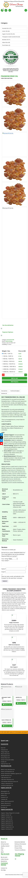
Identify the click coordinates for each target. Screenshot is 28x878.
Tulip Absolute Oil (6, 777)
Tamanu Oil (4, 799)
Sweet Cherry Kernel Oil (7, 801)
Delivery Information (20, 844)
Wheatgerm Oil (5, 791)
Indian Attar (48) (6, 42)
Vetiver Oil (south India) (7, 759)
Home (4, 16)
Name (3, 569)
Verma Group (8, 341)
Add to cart (14, 378)
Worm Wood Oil (5, 753)
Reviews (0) (4, 393)
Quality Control (5, 846)
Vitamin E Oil (4, 797)
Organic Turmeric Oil (6, 817)
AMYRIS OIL (19, 697)
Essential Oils (11, 16)
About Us (3, 842)
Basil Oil (3, 747)
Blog (2, 848)
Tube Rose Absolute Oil (7, 779)
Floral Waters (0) (6, 45)
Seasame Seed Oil (6, 805)
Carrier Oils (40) (6, 31)
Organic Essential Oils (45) (8, 34)
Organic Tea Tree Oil (6, 819)
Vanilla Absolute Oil (6, 775)
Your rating (5, 559)
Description (4, 390)
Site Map (3, 870)
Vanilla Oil (3, 761)
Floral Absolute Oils (6, 765)
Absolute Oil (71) (6, 39)
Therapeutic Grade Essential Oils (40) (11, 36)
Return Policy (18, 846)
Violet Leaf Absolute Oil (7, 771)
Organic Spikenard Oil (7, 821)
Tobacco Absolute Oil (7, 783)
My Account (4, 857)
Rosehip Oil (4, 807)
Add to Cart (7, 704)
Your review (5, 560)
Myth (2, 852)
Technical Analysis (14, 390)
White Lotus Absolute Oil (8, 769)
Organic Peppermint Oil (7, 827)
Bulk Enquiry (14, 382)
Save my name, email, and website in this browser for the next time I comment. (12, 577)
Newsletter (4, 861)
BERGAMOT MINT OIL (6, 698)
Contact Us (4, 868)
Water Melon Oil (5, 793)
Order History (4, 859)
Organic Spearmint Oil (7, 823)
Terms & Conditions (20, 850)
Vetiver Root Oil (5, 757)
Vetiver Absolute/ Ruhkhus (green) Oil (11, 773)
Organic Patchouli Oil (6, 829)
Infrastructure (5, 844)
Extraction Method (20, 842)
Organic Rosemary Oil (7, 825)
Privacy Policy (18, 848)
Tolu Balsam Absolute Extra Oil (9, 781)
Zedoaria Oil (4, 749)
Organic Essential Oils (7, 809)
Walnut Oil (4, 795)
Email (3, 572)
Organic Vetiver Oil (6, 815)
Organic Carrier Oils (6, 787)
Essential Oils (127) (6, 28)
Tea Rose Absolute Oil (7, 785)
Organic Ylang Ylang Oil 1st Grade (10, 813)
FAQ (2, 850)
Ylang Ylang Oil (5, 751)
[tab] (4, 391)
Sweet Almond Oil (6, 803)
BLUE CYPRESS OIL (6, 720)
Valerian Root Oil (5, 763)
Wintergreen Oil (5, 755)
